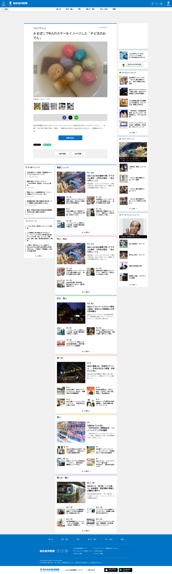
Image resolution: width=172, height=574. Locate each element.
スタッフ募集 (99, 553)
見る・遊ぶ (69, 9)
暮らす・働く (90, 9)
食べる (58, 9)
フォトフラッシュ (39, 28)
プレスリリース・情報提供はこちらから (106, 548)
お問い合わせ (99, 551)
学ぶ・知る (104, 9)
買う (79, 9)
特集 (114, 9)
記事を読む (70, 138)
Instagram (161, 3)
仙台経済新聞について (80, 548)
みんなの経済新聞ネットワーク (49, 570)
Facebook (152, 3)
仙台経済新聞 (18, 3)
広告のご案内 (78, 553)
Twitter (157, 3)
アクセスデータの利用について (83, 551)
